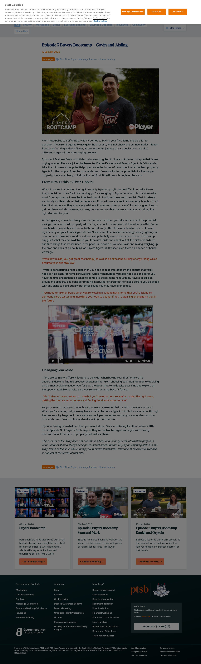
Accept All (178, 11)
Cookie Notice (100, 21)
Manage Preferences (132, 11)
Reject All (156, 11)
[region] (100, 12)
